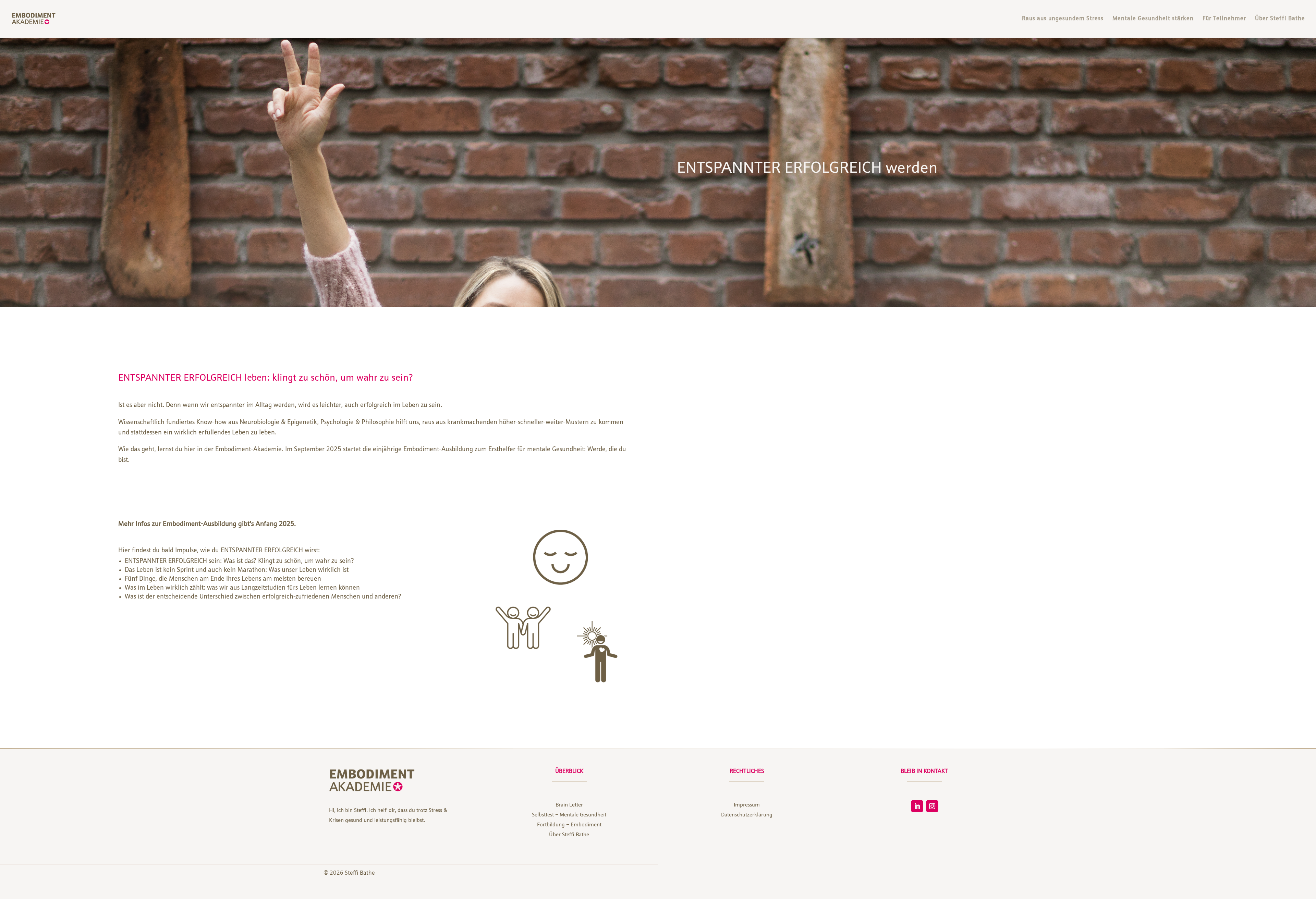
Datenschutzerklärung (746, 815)
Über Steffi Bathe (1280, 19)
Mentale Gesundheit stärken (1153, 19)
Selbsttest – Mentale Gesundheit (569, 815)
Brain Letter (569, 805)
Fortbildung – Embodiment (569, 825)
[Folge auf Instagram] (932, 806)
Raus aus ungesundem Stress (1063, 19)
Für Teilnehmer (1224, 19)
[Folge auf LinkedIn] (917, 806)
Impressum (747, 805)
